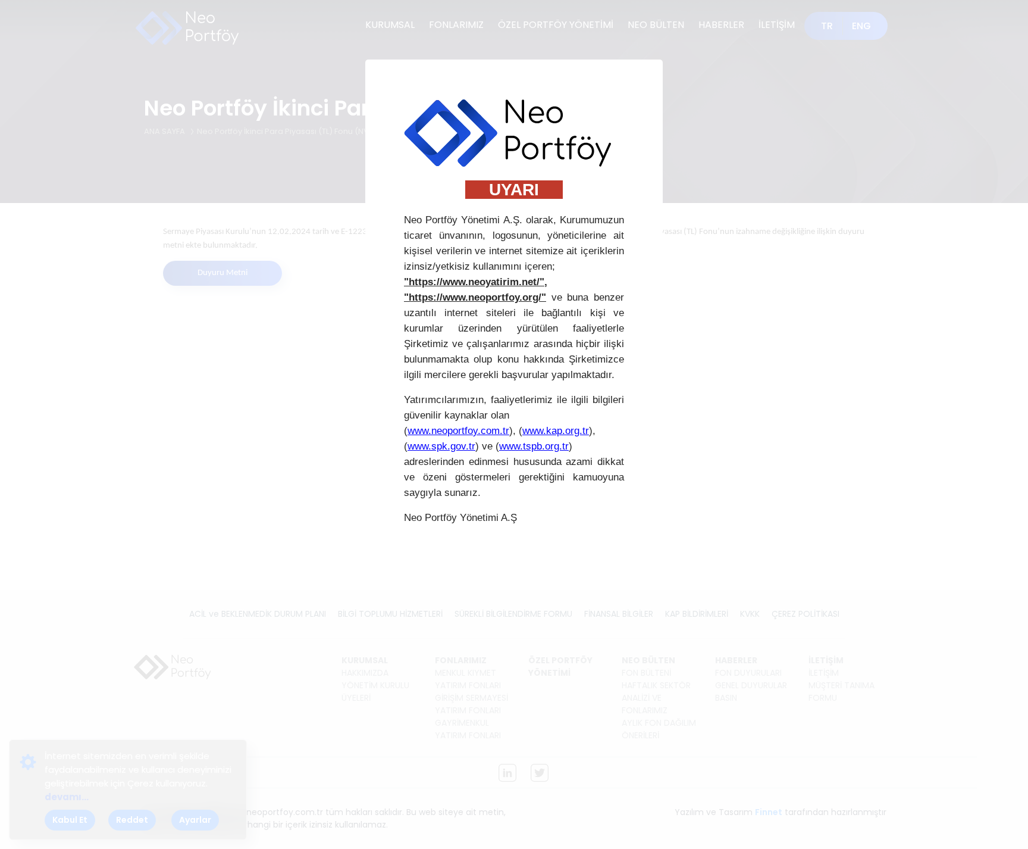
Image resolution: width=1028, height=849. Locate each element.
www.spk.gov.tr (441, 446)
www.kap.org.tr (555, 430)
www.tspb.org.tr (534, 446)
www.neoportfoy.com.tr (458, 430)
